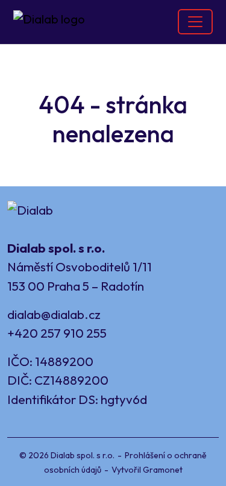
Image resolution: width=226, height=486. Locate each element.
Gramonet (163, 469)
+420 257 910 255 (57, 333)
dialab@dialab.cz (54, 314)
